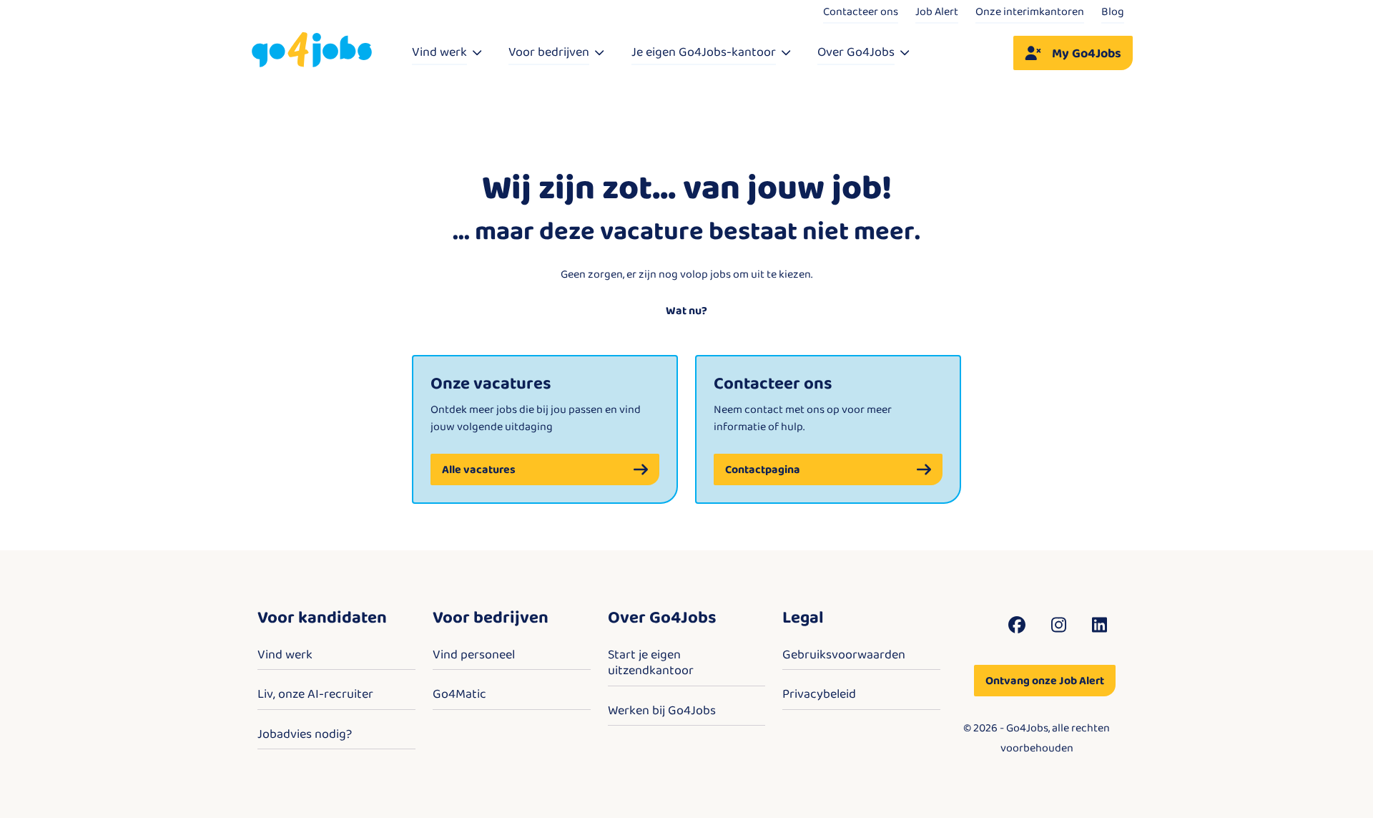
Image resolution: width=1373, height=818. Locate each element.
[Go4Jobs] (311, 50)
